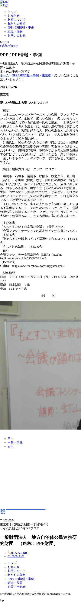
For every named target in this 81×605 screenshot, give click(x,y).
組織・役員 (15, 31)
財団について (17, 19)
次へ (11, 446)
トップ (12, 11)
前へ (11, 438)
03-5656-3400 (19, 553)
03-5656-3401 (16, 556)
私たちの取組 (17, 23)
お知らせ (14, 15)
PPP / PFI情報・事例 (21, 27)
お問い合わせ (17, 35)
